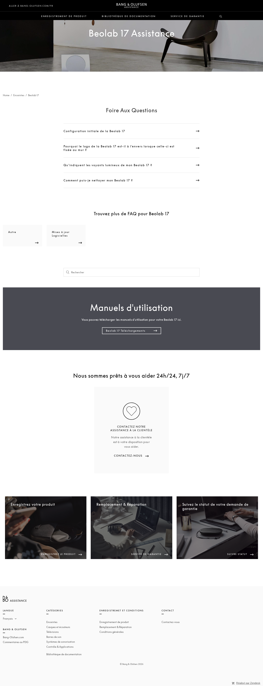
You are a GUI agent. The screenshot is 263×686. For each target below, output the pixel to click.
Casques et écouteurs (58, 627)
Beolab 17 (33, 95)
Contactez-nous (171, 622)
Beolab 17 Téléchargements (125, 330)
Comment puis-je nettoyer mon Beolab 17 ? (98, 180)
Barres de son (53, 636)
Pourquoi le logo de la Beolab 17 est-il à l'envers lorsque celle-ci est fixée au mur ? (119, 148)
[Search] (221, 16)
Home (6, 95)
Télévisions (52, 631)
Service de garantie (187, 16)
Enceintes (18, 95)
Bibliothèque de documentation (129, 16)
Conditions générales (111, 631)
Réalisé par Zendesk (248, 683)
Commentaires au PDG (15, 642)
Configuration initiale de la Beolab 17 (94, 131)
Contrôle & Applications (60, 646)
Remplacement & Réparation (115, 627)
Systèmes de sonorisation (60, 641)
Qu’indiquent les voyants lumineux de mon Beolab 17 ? (108, 165)
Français (8, 618)
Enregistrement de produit (64, 16)
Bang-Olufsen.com (13, 637)
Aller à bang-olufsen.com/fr (31, 5)
